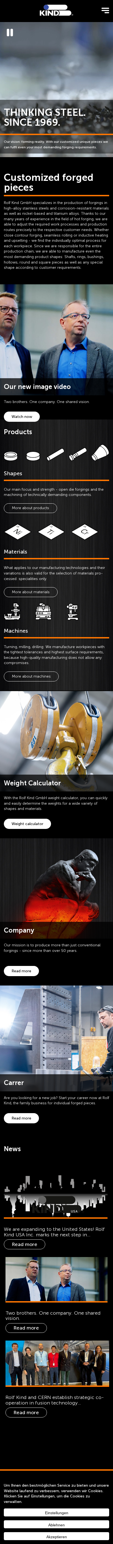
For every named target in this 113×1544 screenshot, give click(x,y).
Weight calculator (27, 823)
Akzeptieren (56, 1537)
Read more (21, 971)
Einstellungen (56, 1513)
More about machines (31, 676)
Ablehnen (56, 1525)
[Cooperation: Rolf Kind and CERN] (57, 1363)
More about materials (31, 592)
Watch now (22, 416)
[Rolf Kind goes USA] (56, 1189)
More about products (30, 508)
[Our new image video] (56, 1279)
